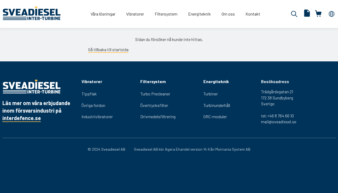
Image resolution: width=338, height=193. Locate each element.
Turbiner (210, 93)
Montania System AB (232, 149)
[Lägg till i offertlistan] (307, 14)
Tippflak (89, 93)
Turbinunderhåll (216, 105)
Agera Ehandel (177, 149)
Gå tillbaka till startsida (108, 49)
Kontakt (253, 13)
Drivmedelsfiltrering (158, 116)
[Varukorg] (318, 14)
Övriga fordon (93, 105)
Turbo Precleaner (155, 93)
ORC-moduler (215, 116)
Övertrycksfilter (154, 105)
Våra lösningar (103, 13)
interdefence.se (21, 118)
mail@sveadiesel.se (278, 121)
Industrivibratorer (97, 116)
